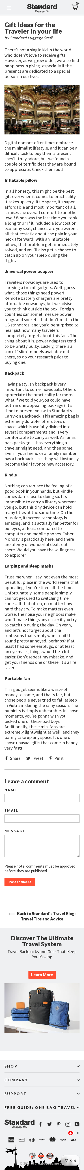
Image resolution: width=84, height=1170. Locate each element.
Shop (10, 1066)
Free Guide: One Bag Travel (40, 1107)
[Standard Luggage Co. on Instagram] (67, 1124)
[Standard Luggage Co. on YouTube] (77, 1124)
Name (10, 790)
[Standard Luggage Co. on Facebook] (40, 1124)
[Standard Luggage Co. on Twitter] (49, 1124)
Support (15, 1094)
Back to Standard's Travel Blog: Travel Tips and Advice (46, 916)
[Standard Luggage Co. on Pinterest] (58, 1124)
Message (15, 831)
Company (16, 1080)
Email (11, 810)
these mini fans (43, 726)
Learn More (42, 974)
